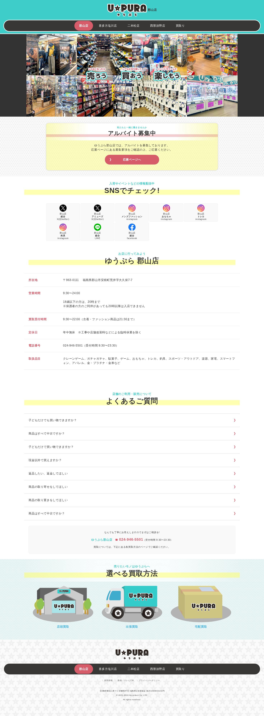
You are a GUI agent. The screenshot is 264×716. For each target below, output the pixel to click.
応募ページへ (132, 159)
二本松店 (134, 25)
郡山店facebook (132, 236)
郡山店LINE (97, 236)
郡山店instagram (132, 216)
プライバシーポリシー (149, 680)
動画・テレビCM (126, 680)
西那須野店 (157, 25)
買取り (180, 25)
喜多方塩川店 (108, 25)
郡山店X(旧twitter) (63, 216)
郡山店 (83, 25)
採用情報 (108, 680)
